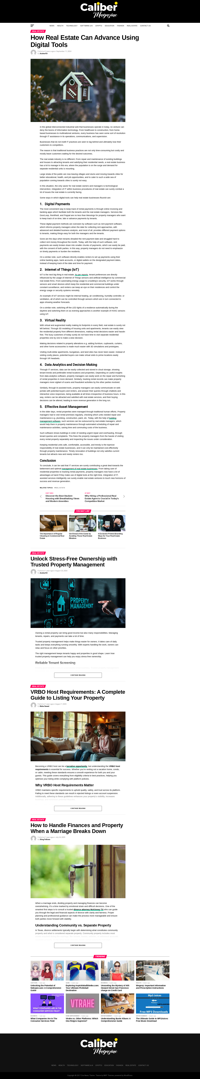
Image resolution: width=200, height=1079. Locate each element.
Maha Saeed (44, 706)
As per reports (81, 274)
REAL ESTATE (132, 26)
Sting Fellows (45, 839)
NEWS (52, 26)
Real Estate (60, 488)
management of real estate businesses (79, 469)
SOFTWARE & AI (86, 26)
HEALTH (60, 26)
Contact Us (145, 26)
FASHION (120, 26)
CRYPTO (98, 26)
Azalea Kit (44, 53)
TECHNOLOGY (71, 26)
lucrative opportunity (76, 766)
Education (109, 26)
